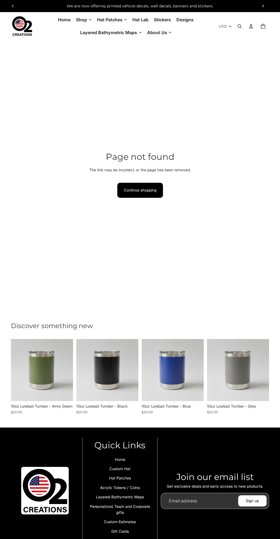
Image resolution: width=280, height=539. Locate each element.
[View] (64, 392)
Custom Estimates (120, 521)
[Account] (251, 26)
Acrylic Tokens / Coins (120, 487)
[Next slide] (263, 6)
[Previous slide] (13, 6)
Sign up (252, 500)
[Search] (240, 26)
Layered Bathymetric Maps (120, 496)
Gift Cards (120, 531)
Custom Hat (119, 468)
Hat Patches (120, 478)
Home (120, 459)
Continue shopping (140, 190)
